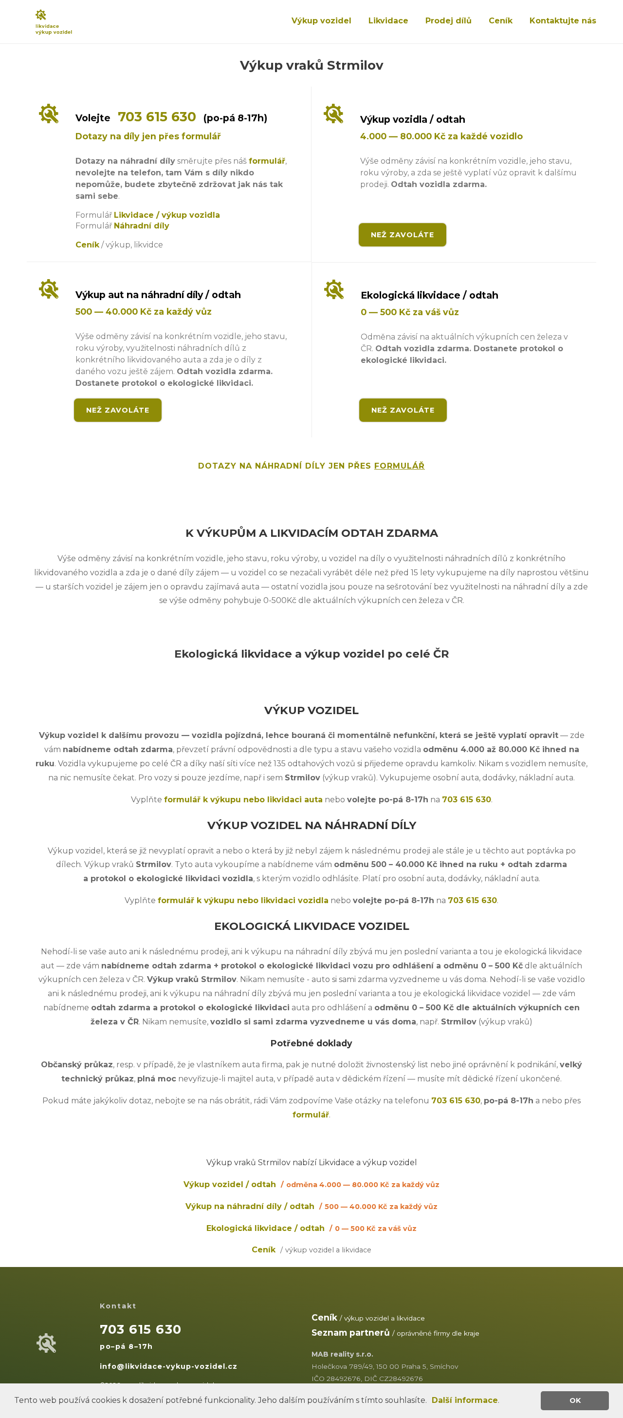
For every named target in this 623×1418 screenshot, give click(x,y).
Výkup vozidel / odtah (311, 1184)
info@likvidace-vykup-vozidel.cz (169, 1366)
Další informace (465, 1400)
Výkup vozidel (321, 20)
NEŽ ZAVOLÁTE (402, 234)
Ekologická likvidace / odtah (311, 1228)
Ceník (501, 20)
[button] (430, 1401)
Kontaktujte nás (563, 20)
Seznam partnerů (351, 1332)
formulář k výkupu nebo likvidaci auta (243, 799)
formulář (267, 161)
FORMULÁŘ (399, 466)
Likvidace (388, 20)
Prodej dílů (448, 20)
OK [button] (575, 1400)
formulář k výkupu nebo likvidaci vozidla (243, 900)
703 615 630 (157, 117)
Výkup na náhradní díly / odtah (311, 1206)
